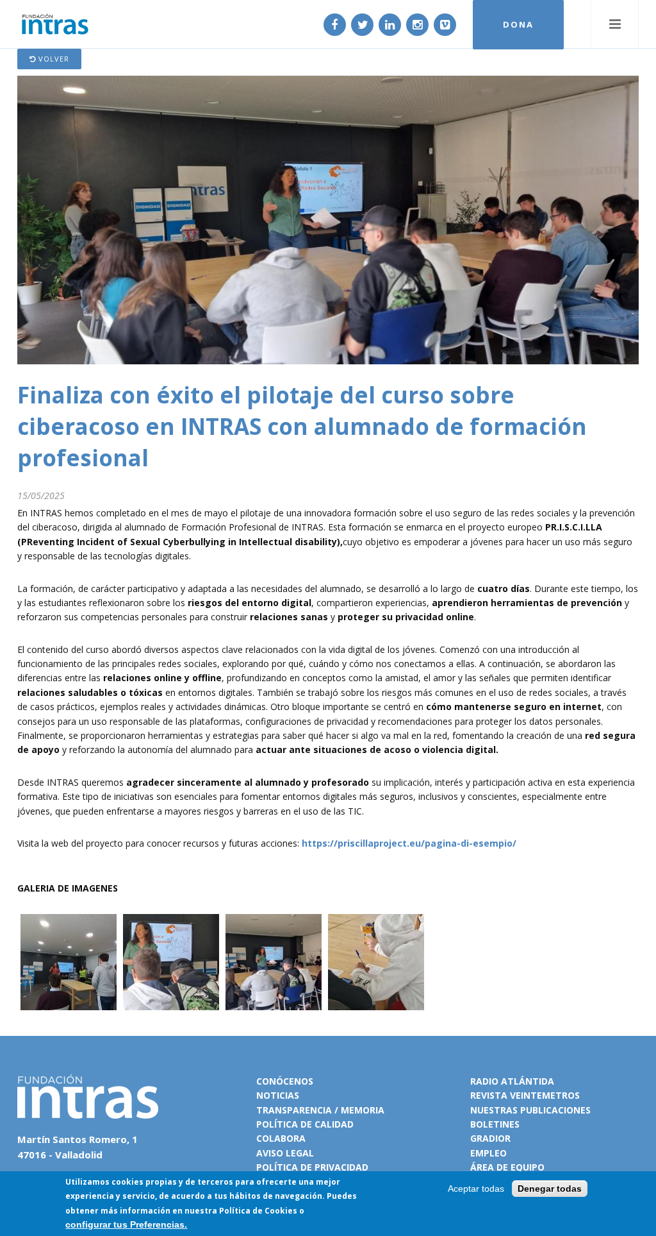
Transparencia (294, 1110)
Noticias (277, 1095)
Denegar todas (550, 1188)
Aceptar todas (476, 1188)
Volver (52, 58)
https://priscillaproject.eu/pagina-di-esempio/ (409, 843)
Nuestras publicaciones (530, 1110)
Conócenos (284, 1081)
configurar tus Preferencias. (126, 1224)
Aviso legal (285, 1153)
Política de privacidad (312, 1167)
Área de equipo (507, 1167)
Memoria (362, 1110)
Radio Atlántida (512, 1081)
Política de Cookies (258, 1210)
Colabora (281, 1138)
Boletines (495, 1124)
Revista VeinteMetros (525, 1095)
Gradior (490, 1138)
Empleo (488, 1153)
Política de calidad (305, 1124)
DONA (518, 24)
